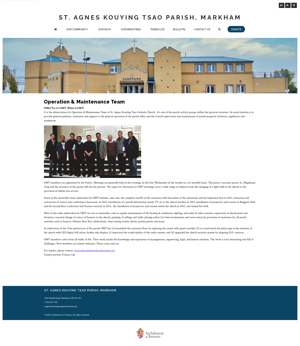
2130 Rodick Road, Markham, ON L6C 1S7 (62, 298)
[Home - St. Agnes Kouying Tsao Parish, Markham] (55, 29)
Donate (236, 29)
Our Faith (104, 29)
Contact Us (202, 29)
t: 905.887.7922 (51, 302)
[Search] (219, 29)
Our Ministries (131, 29)
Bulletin (179, 29)
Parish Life (158, 29)
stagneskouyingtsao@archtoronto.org (94, 250)
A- (287, 5)
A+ (281, 5)
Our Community (77, 29)
